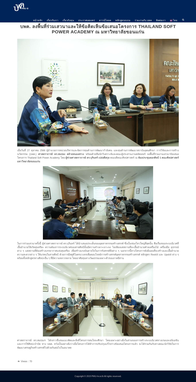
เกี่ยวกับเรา (52, 20)
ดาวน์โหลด (105, 20)
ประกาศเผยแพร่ (86, 20)
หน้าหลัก (37, 20)
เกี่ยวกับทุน (68, 20)
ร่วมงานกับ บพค (143, 20)
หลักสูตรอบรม (122, 20)
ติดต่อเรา (161, 20)
